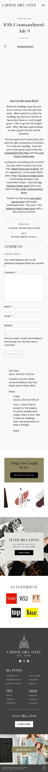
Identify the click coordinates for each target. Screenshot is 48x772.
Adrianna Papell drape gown (20, 208)
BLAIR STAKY (19, 769)
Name (8, 306)
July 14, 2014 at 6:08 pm (26, 399)
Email (8, 315)
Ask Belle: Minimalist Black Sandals (24, 228)
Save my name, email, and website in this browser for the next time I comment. (23, 341)
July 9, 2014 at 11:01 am (21, 374)
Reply (12, 391)
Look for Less (24, 19)
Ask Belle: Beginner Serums (23, 236)
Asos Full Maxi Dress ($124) (24, 100)
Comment (10, 272)
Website (8, 325)
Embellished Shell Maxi (17, 153)
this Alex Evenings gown (30, 175)
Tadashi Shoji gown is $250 (24, 168)
